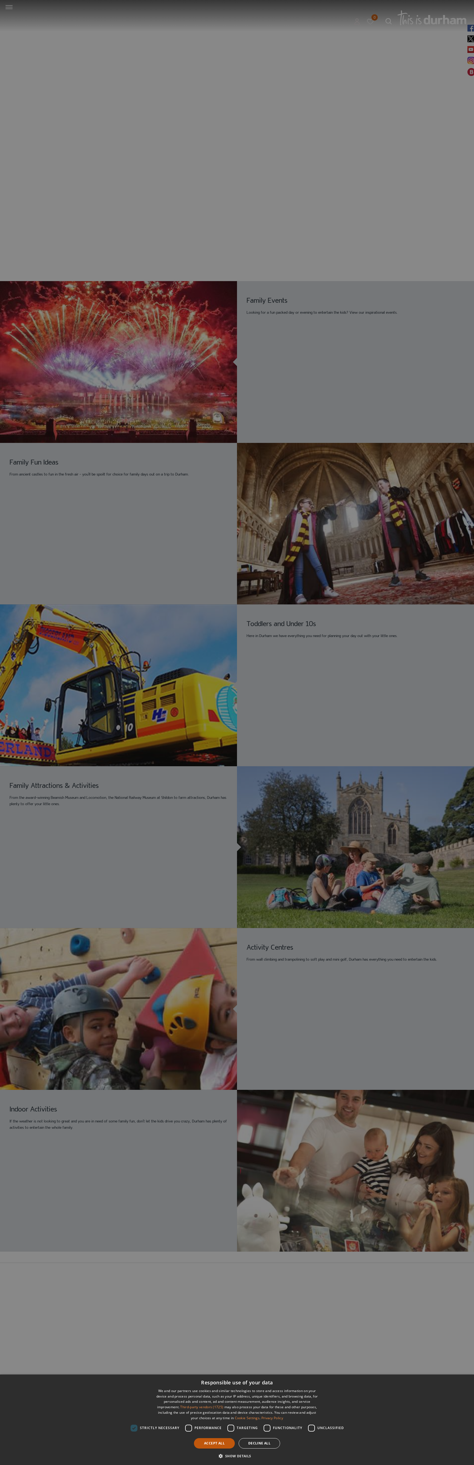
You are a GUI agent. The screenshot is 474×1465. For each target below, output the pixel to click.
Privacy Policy (272, 1418)
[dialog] (237, 1420)
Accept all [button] (214, 1443)
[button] (237, 1455)
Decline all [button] (259, 1443)
